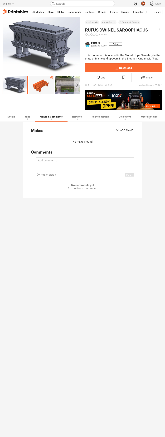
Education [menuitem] (138, 11)
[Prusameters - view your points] (143, 3)
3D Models (93, 22)
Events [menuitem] (113, 11)
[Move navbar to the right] (146, 12)
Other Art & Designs (130, 22)
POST (129, 174)
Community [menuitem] (74, 11)
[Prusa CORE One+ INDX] (123, 100)
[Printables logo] (15, 12)
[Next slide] (77, 85)
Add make (126, 130)
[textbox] (85, 164)
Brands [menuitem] (102, 11)
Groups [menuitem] (125, 11)
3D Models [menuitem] (38, 11)
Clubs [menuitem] (60, 11)
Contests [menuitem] (89, 11)
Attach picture (49, 174)
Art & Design (109, 22)
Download (125, 67)
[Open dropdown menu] (159, 30)
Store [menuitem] (50, 11)
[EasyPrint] (135, 3)
